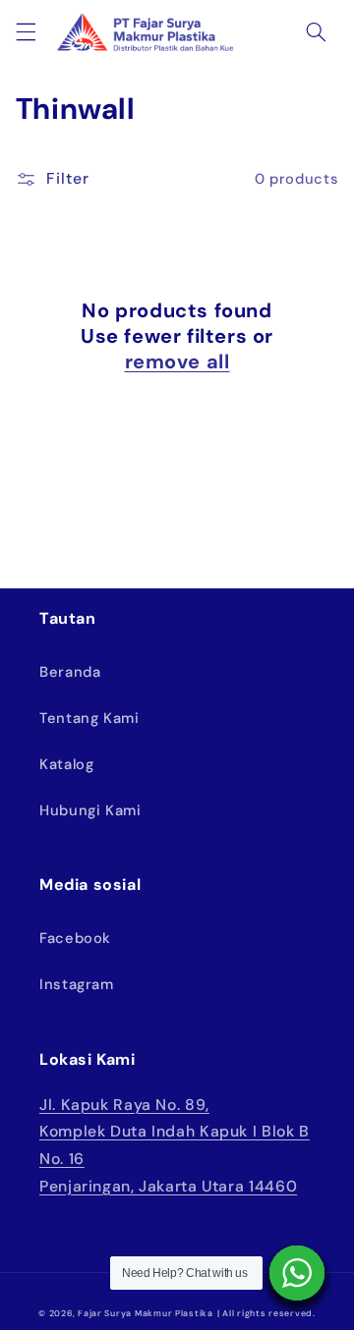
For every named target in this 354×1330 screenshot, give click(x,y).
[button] (25, 31)
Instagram (76, 984)
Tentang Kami (89, 718)
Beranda (69, 672)
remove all (177, 361)
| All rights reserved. (266, 1313)
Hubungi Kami (90, 810)
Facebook (75, 938)
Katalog (66, 764)
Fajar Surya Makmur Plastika (145, 1313)
